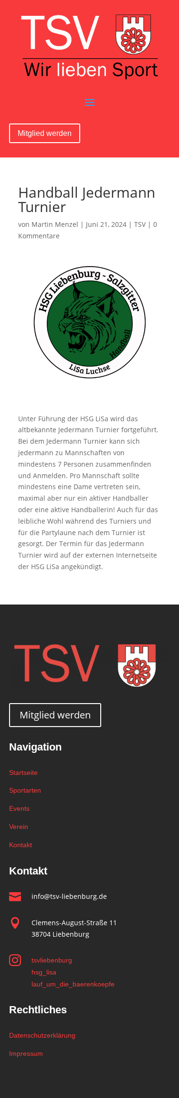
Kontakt (20, 845)
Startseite (23, 772)
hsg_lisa (44, 972)
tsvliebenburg (52, 960)
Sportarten (25, 790)
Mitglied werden (45, 133)
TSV (140, 224)
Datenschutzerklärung (42, 1035)
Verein (18, 826)
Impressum (26, 1053)
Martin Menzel (55, 224)
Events (19, 808)
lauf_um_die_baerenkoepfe (73, 984)
